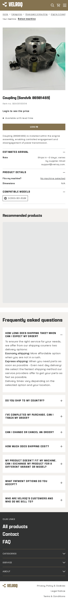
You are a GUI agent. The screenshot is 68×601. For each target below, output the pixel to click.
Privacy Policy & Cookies (51, 585)
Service (7, 562)
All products (15, 526)
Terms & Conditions (54, 596)
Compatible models (16, 191)
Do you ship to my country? (24, 400)
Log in (34, 126)
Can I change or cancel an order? (29, 432)
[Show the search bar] (52, 5)
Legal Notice (58, 591)
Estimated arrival (16, 152)
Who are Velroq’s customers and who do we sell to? (29, 500)
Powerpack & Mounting (36, 14)
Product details (14, 172)
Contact (11, 534)
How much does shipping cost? (27, 446)
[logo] (12, 5)
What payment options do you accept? (26, 483)
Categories (16, 14)
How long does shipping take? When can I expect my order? (30, 335)
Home (5, 14)
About (6, 571)
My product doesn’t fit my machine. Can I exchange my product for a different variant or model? (30, 463)
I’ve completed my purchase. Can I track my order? (29, 416)
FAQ (7, 542)
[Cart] (58, 5)
